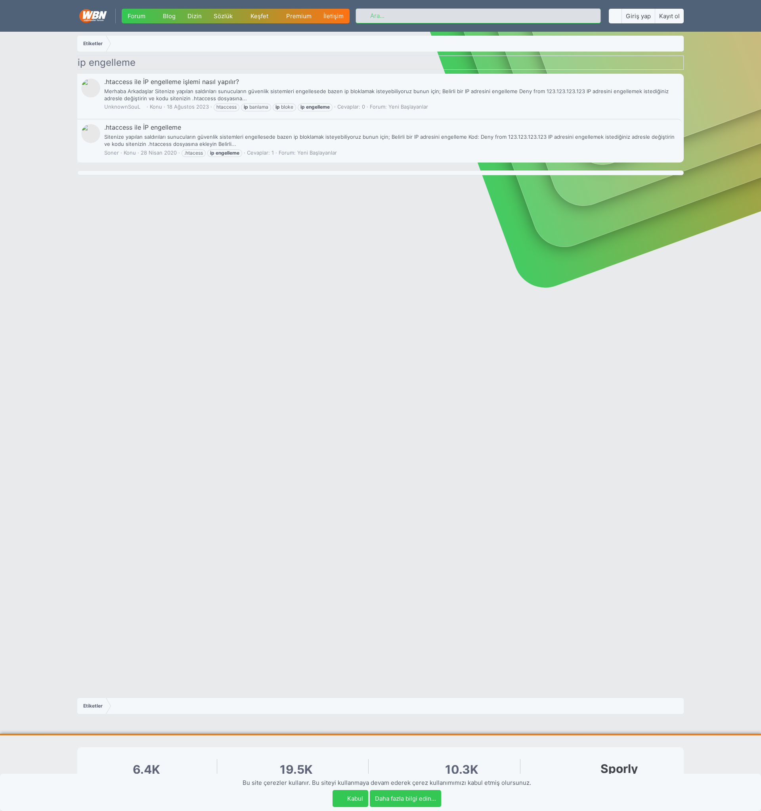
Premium (299, 16)
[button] (151, 16)
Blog (169, 16)
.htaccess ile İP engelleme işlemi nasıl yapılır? (171, 82)
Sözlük (223, 16)
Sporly (619, 769)
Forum (136, 16)
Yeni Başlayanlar (408, 106)
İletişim (333, 16)
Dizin (194, 16)
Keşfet (259, 16)
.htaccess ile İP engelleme (142, 127)
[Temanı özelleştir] (615, 16)
